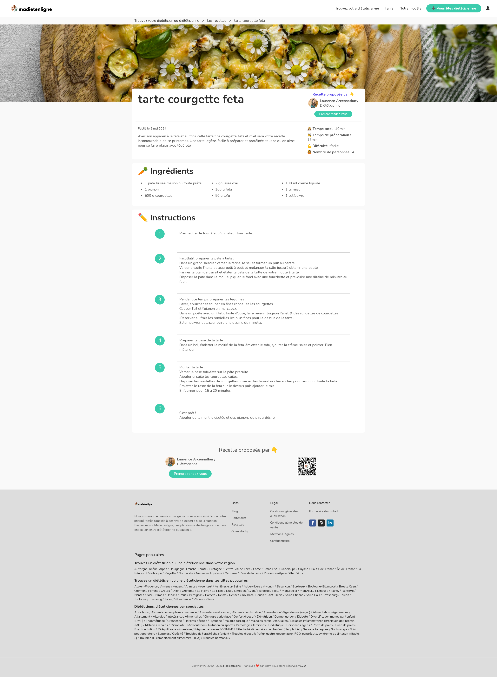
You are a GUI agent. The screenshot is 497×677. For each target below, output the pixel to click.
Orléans (172, 595)
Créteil (165, 591)
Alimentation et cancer (214, 612)
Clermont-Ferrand (146, 591)
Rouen (259, 595)
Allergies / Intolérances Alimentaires (177, 616)
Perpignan (195, 595)
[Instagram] (321, 522)
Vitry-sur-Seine (204, 599)
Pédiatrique (276, 625)
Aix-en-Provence (146, 586)
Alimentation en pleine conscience (174, 612)
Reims (222, 595)
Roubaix (247, 595)
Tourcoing (155, 599)
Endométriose (155, 621)
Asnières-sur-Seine (228, 586)
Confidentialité (280, 541)
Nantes (139, 595)
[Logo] (31, 8)
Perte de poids (323, 625)
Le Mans (217, 591)
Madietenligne (232, 666)
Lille (229, 591)
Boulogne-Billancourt (322, 586)
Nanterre (348, 591)
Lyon (251, 591)
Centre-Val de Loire (237, 569)
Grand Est (270, 569)
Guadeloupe (287, 569)
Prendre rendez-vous (333, 114)
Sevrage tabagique (315, 629)
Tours (168, 599)
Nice (150, 595)
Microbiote (178, 625)
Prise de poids (345, 625)
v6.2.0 (302, 666)
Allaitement (142, 616)
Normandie (186, 573)
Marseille (263, 591)
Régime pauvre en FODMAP (213, 629)
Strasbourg (330, 595)
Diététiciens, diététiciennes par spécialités (169, 606)
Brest (343, 586)
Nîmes (159, 595)
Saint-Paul (313, 595)
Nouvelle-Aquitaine (209, 573)
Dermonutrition (284, 616)
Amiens (165, 586)
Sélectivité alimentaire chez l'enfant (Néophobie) (268, 629)
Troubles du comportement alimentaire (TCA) (170, 638)
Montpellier (289, 591)
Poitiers (210, 595)
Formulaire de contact (323, 511)
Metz (275, 591)
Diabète (302, 616)
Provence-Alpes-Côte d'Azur (283, 573)
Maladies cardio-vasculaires (269, 621)
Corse (257, 569)
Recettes (237, 524)
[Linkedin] (330, 522)
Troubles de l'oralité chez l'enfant (207, 634)
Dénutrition (264, 616)
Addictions (141, 612)
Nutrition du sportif (220, 625)
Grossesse (174, 621)
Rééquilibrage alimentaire (175, 629)
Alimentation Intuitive (246, 612)
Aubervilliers (252, 586)
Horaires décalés (195, 621)
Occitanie (231, 573)
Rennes (234, 595)
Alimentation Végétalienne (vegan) (286, 612)
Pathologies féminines (251, 625)
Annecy (190, 586)
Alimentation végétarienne (330, 612)
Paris (183, 595)
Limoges (240, 591)
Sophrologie (339, 629)
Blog (234, 511)
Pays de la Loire (250, 573)
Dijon (175, 591)
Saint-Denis (274, 595)
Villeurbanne (182, 599)
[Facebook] (312, 522)
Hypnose (216, 621)
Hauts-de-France (322, 569)
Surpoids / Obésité (170, 634)
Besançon (283, 586)
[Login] (488, 8)
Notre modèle (410, 8)
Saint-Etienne (294, 595)
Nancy (335, 591)
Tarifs (389, 8)
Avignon (268, 586)
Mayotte (170, 573)
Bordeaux (298, 586)
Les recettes (217, 20)
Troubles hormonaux (216, 638)
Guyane (303, 569)
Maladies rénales (156, 625)
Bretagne (215, 569)
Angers (178, 586)
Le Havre (203, 591)
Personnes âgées (298, 625)
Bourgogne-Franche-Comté (188, 569)
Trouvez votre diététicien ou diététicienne (167, 20)
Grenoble (188, 591)
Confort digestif (244, 616)
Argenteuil (205, 586)
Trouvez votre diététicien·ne (357, 8)
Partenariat (238, 518)
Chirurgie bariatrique (217, 616)
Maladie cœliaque (236, 621)
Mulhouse (321, 591)
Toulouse (140, 599)
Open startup (240, 531)
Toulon (344, 595)
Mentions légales (282, 534)
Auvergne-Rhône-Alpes (150, 569)
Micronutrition (196, 625)
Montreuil (306, 591)
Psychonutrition (144, 629)
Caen (352, 586)
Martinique (155, 573)
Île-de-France (346, 569)
